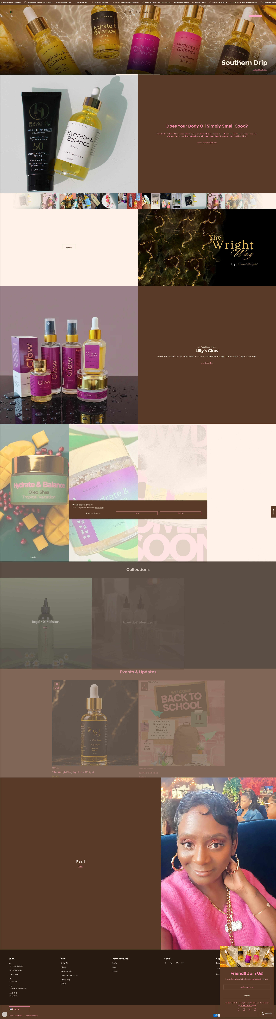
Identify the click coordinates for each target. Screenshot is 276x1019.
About (80, 866)
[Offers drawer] (255, 12)
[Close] (269, 950)
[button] (2, 355)
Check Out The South (260, 69)
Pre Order (55, 775)
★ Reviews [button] (274, 512)
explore (46, 627)
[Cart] (260, 12)
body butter (34, 557)
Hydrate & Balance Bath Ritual (207, 143)
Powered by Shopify (32, 1015)
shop (202, 363)
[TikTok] (182, 963)
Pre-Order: (116, 2)
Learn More (69, 247)
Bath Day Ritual (172, 557)
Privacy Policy (99, 508)
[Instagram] (171, 963)
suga (103, 557)
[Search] (250, 12)
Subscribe (219, 974)
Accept (137, 513)
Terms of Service (246, 1005)
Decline (180, 513)
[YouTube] (176, 963)
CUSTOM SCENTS (46, 2)
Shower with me (241, 557)
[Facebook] (165, 963)
